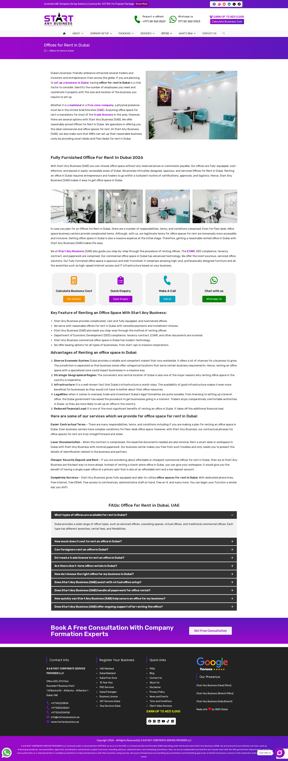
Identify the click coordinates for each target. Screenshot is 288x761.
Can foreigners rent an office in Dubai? (81, 549)
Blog (152, 673)
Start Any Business (71, 251)
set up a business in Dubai (71, 82)
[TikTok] (168, 721)
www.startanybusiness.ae (65, 722)
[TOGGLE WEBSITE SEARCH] (224, 33)
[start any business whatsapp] (173, 19)
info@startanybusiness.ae (65, 717)
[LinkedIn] (158, 721)
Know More (142, 3)
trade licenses (103, 114)
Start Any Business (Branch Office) (215, 693)
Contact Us (156, 678)
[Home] (45, 50)
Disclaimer (155, 687)
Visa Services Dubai (110, 706)
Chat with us (265, 753)
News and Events (159, 696)
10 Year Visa (106, 682)
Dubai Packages (108, 692)
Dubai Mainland (108, 673)
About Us (155, 682)
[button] (144, 515)
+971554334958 (60, 712)
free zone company (100, 105)
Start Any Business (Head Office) (213, 685)
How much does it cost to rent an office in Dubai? (88, 541)
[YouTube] (163, 721)
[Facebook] (149, 721)
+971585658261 (60, 708)
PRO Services (107, 687)
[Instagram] (154, 721)
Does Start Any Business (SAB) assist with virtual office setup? (97, 582)
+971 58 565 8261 (154, 21)
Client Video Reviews (161, 706)
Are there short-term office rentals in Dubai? (85, 565)
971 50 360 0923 (189, 21)
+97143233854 (59, 703)
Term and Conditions (161, 701)
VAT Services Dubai (110, 701)
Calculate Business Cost (227, 21)
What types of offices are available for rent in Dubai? (90, 514)
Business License (109, 696)
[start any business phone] (137, 19)
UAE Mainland (107, 668)
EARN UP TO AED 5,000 (228, 16)
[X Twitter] (172, 721)
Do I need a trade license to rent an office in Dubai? (89, 557)
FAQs (152, 668)
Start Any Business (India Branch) (214, 701)
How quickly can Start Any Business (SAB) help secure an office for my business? (109, 598)
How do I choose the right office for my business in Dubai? (94, 574)
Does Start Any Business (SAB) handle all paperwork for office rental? (102, 590)
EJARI (191, 251)
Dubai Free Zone (108, 678)
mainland (75, 105)
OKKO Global (221, 709)
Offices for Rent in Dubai (61, 50)
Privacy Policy (157, 692)
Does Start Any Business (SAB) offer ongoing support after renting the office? (108, 606)
